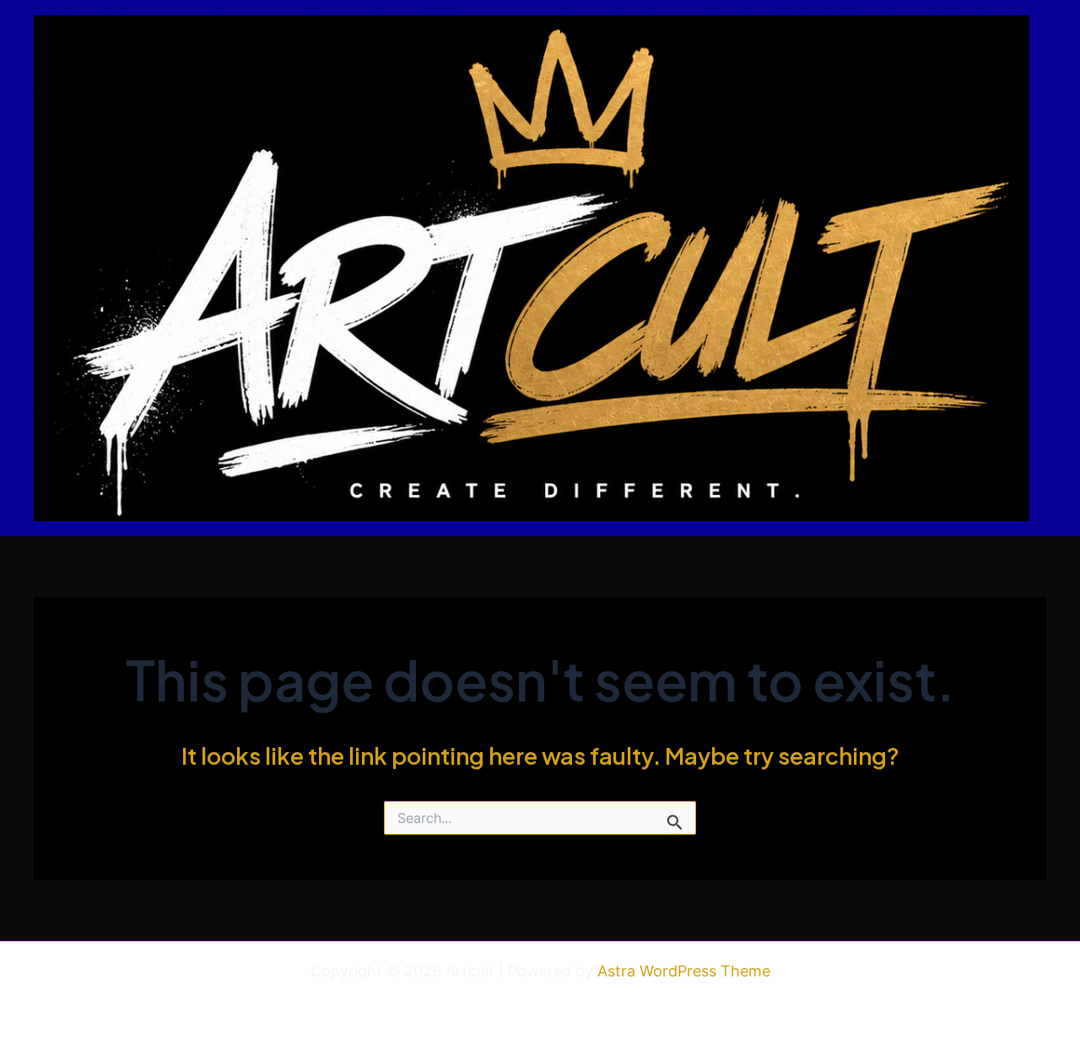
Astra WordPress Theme (683, 971)
